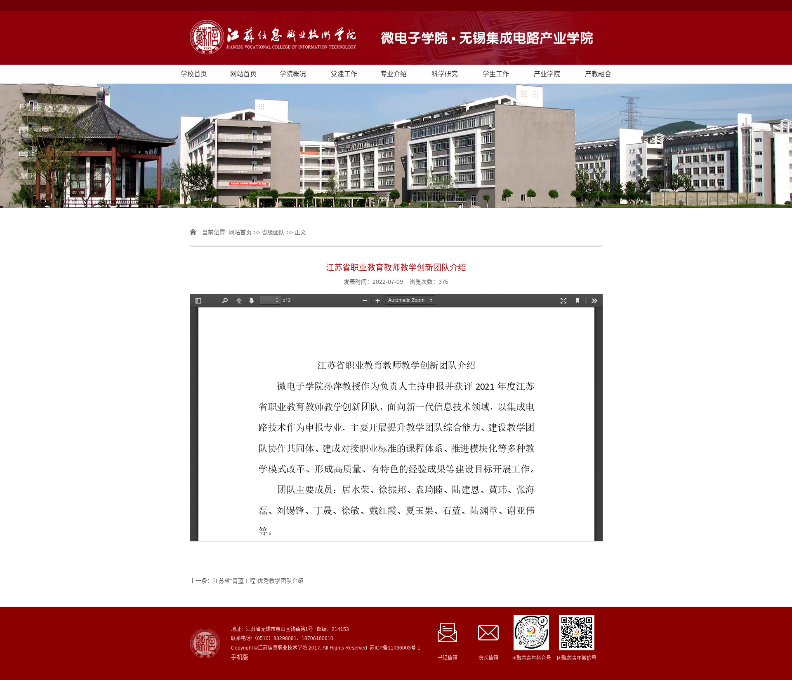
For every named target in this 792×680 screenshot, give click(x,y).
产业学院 (547, 73)
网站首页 (243, 73)
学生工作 (496, 73)
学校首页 (194, 73)
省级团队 (273, 232)
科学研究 (444, 73)
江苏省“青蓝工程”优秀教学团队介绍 (258, 580)
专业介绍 (393, 73)
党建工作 (344, 73)
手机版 (239, 657)
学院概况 (293, 73)
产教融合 (598, 73)
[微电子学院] (396, 38)
